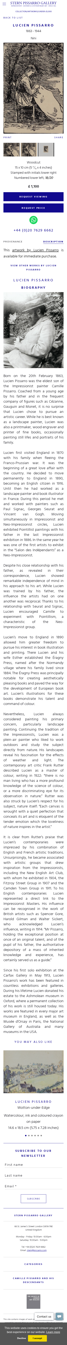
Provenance (13, 242)
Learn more (53, 1332)
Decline (21, 1338)
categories (33, 1264)
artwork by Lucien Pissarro (35, 250)
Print (7, 137)
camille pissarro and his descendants (33, 1280)
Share (59, 137)
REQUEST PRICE (33, 208)
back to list (13, 18)
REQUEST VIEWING (33, 197)
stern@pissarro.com (37, 1250)
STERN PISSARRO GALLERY (33, 1215)
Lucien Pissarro (33, 1101)
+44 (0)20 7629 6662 (34, 230)
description (53, 242)
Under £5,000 (45, 11)
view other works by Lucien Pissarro (33, 268)
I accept (37, 1338)
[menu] (4, 4)
